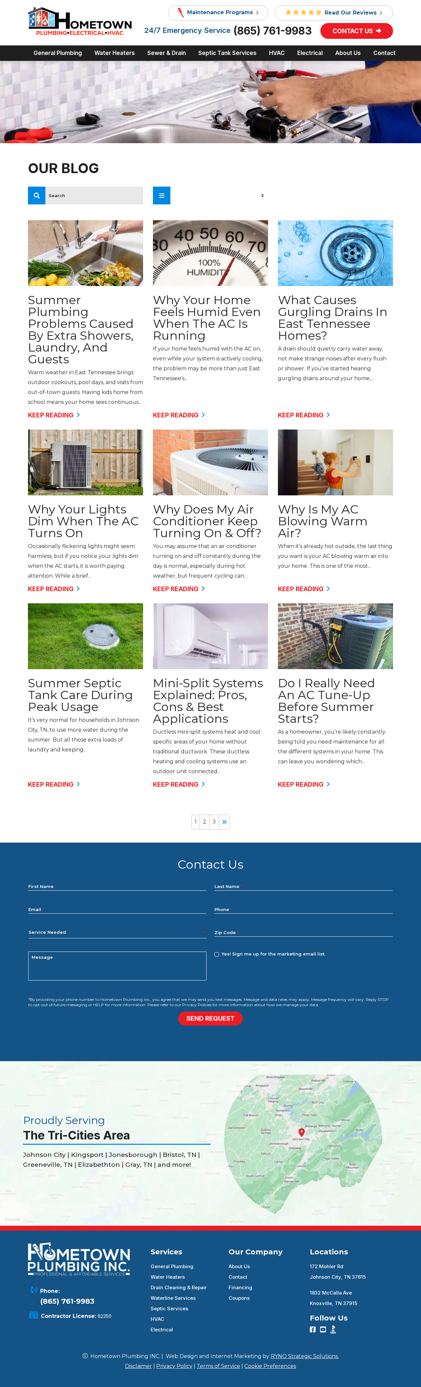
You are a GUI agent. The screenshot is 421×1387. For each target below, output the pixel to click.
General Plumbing (172, 1266)
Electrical (162, 1329)
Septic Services (169, 1308)
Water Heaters (168, 1277)
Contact (238, 1277)
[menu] (37, 195)
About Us (239, 1266)
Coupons (239, 1298)
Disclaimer (138, 1366)
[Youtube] (324, 1330)
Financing (240, 1287)
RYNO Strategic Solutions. (305, 1356)
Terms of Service (218, 1366)
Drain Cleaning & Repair (179, 1287)
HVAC (157, 1319)
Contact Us (354, 31)
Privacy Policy (174, 1366)
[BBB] (333, 1329)
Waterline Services (173, 1298)
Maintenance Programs (220, 12)
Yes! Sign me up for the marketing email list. (273, 954)
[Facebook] (313, 1330)
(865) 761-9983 (272, 30)
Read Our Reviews (351, 13)
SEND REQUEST (210, 1018)
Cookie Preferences (270, 1366)
